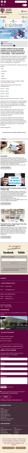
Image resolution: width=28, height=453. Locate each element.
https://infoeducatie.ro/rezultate (8, 82)
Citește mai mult (5, 167)
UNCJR (1, 427)
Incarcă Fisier (3, 385)
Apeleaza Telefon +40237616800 (5, 5)
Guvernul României (4, 432)
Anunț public (3, 156)
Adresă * (2, 362)
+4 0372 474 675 (8, 296)
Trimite (6, 396)
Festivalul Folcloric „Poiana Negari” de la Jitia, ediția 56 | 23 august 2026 (13, 224)
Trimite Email (2, 5)
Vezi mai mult (21, 447)
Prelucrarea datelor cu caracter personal (11, 346)
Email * (2, 371)
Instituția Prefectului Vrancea (6, 429)
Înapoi (26, 17)
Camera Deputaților (18, 429)
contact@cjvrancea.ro (10, 289)
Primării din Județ (3, 412)
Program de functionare (5, 338)
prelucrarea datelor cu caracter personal (10, 270)
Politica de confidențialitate (5, 420)
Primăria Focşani (3, 430)
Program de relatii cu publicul (6, 336)
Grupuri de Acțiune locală (5, 415)
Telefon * (2, 366)
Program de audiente (7, 340)
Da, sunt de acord (8, 447)
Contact (2, 408)
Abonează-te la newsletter (7, 45)
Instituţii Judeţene (3, 411)
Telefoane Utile (3, 417)
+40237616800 (8, 286)
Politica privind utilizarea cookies (6, 418)
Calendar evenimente (4, 409)
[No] (26, 443)
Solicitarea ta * (3, 376)
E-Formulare (16, 432)
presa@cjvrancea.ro (9, 298)
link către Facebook (8, 252)
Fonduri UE (16, 434)
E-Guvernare (16, 430)
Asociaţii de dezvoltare (5, 414)
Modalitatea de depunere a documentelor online (11, 400)
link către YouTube (21, 252)
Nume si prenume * (4, 357)
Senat (15, 427)
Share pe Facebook (8, 43)
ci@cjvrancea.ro (8, 306)
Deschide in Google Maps (7, 332)
